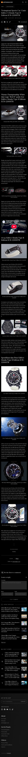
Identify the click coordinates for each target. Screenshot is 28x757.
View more (3, 642)
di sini (23, 539)
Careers (3, 747)
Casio (2, 43)
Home (2, 6)
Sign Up (23, 701)
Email (16, 591)
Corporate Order (5, 733)
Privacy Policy (4, 742)
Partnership (4, 731)
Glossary (3, 720)
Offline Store (4, 736)
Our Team (3, 718)
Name (2, 591)
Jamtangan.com (22, 537)
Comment (3, 580)
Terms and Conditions (6, 744)
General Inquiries (5, 729)
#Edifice (14, 551)
